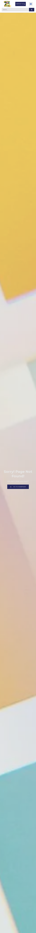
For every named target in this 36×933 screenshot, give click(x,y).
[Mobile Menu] (31, 4)
